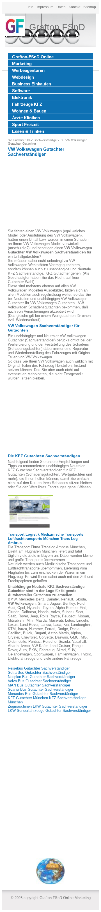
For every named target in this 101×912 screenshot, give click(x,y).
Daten (61, 7)
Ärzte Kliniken (26, 117)
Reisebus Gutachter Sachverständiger (39, 668)
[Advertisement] (50, 193)
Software (21, 90)
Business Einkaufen (31, 83)
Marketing (22, 63)
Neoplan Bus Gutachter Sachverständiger (41, 677)
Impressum (44, 7)
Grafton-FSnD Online (33, 56)
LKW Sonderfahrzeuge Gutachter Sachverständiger (49, 710)
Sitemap (89, 7)
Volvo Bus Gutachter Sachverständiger (39, 681)
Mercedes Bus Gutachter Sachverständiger (43, 694)
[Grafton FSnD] (15, 27)
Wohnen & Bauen (29, 111)
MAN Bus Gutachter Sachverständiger (39, 685)
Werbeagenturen (28, 70)
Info (30, 7)
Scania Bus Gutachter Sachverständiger (40, 689)
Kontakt (74, 7)
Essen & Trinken (28, 131)
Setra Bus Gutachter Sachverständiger (39, 672)
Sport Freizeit (25, 124)
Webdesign (23, 77)
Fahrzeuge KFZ (27, 104)
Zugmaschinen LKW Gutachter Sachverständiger (47, 706)
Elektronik (22, 97)
